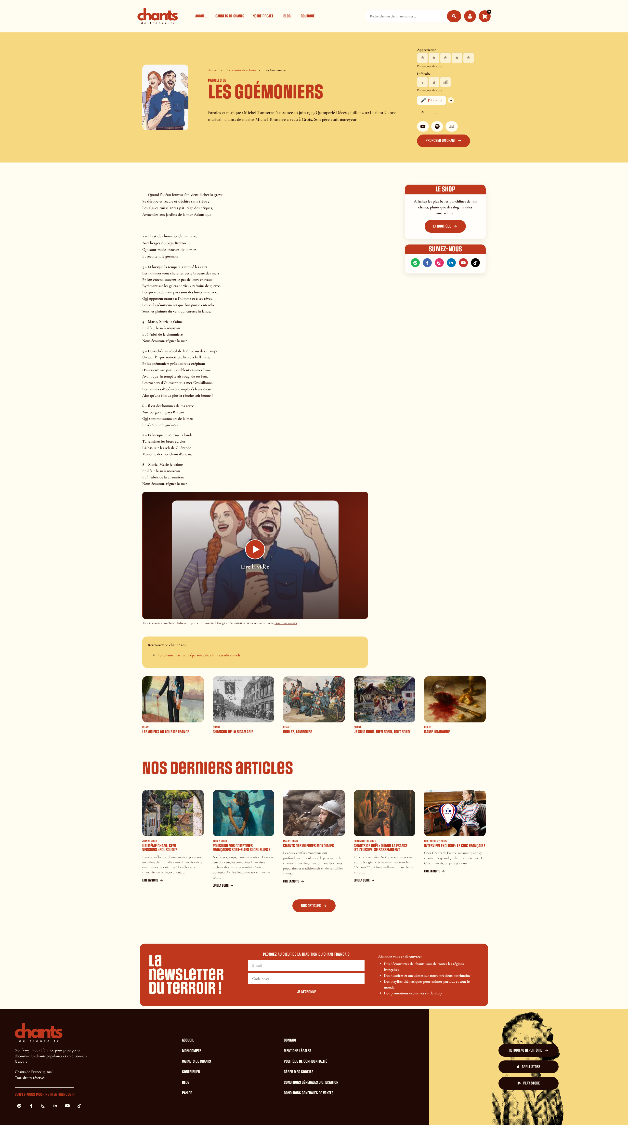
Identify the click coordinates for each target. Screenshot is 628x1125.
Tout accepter (363, 1112)
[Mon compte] (470, 16)
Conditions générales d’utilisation (311, 1082)
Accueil (201, 16)
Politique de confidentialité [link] (464, 1112)
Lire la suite (150, 880)
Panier (187, 1093)
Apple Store (531, 1066)
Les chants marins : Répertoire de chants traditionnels (198, 655)
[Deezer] (451, 126)
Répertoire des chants (241, 70)
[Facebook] (427, 262)
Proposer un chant (441, 140)
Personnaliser (424, 1112)
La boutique (442, 226)
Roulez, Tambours (297, 731)
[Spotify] (437, 126)
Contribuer (191, 1072)
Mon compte (191, 1050)
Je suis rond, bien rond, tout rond (382, 731)
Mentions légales (297, 1050)
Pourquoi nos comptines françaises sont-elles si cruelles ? (242, 848)
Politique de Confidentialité (305, 1061)
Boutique (308, 16)
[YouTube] (423, 126)
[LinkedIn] (451, 262)
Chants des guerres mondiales (308, 845)
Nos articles (311, 905)
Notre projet (263, 16)
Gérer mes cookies (286, 623)
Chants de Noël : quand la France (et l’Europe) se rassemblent (380, 848)
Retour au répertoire (525, 1050)
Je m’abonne (306, 991)
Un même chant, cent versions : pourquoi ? (159, 848)
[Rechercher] (454, 16)
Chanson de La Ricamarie (233, 731)
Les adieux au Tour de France (165, 731)
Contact (290, 1040)
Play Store (531, 1083)
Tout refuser (394, 1112)
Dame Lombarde (437, 731)
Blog (287, 16)
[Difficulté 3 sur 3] (445, 82)
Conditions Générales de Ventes (309, 1093)
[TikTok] (475, 262)
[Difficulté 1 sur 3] (422, 82)
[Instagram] (439, 262)
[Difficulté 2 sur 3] (434, 82)
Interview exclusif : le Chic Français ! (454, 845)
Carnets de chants (229, 16)
